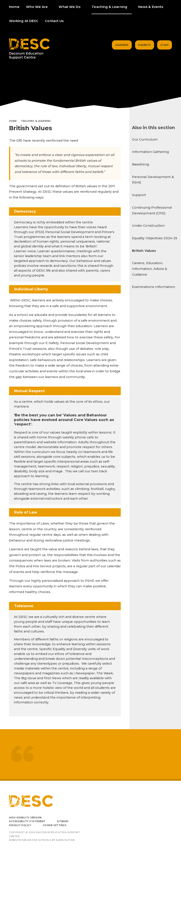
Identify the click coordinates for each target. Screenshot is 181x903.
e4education (65, 840)
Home (13, 121)
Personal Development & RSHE (153, 180)
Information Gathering (150, 152)
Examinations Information (153, 287)
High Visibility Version (25, 817)
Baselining (140, 164)
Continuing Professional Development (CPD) (152, 210)
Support (139, 195)
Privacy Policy (20, 825)
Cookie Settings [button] (55, 825)
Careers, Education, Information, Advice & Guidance (149, 268)
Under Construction (148, 226)
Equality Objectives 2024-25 (154, 238)
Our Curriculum (145, 139)
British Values (144, 251)
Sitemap (63, 821)
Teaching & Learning (36, 121)
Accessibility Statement (27, 821)
